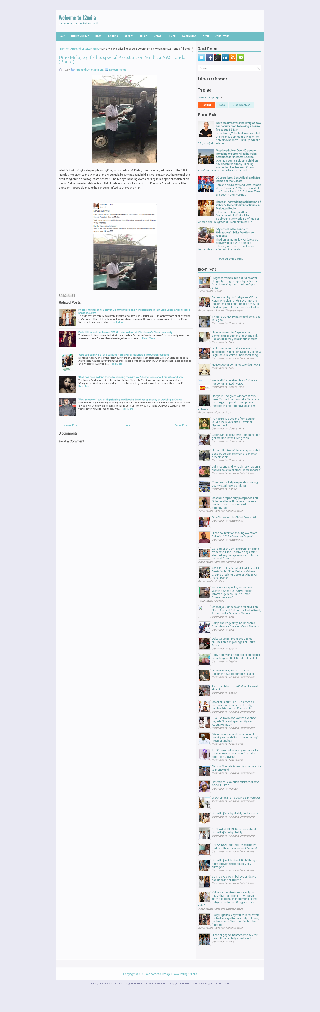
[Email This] (61, 295)
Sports (129, 36)
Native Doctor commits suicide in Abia (236, 364)
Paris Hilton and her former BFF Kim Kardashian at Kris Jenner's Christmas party (125, 332)
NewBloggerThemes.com (214, 983)
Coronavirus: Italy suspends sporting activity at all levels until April (235, 484)
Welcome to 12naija (77, 17)
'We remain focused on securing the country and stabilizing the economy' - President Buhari (235, 737)
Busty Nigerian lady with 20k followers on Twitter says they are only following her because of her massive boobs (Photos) (236, 919)
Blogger (237, 258)
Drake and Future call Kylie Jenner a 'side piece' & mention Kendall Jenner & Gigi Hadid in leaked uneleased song (236, 352)
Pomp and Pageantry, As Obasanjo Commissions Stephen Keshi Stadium (235, 624)
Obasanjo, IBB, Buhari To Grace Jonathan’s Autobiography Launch (233, 672)
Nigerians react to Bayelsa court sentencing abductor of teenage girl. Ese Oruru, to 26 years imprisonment (235, 336)
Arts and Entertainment (84, 48)
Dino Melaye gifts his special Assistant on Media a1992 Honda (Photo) (122, 59)
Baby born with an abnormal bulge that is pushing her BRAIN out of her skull (236, 656)
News (98, 36)
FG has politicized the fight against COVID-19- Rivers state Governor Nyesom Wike (233, 422)
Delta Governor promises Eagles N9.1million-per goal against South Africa (233, 642)
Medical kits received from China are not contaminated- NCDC (234, 382)
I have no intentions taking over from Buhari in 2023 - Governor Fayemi (234, 534)
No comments (117, 69)
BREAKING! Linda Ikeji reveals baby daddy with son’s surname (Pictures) (234, 846)
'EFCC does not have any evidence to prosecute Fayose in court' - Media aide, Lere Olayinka (235, 753)
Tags (222, 105)
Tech (206, 36)
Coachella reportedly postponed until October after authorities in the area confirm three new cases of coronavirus (235, 502)
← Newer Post (69, 425)
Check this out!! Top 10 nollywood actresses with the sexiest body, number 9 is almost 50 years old (233, 705)
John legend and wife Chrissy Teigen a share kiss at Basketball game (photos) (236, 468)
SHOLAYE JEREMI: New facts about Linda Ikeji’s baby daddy (234, 830)
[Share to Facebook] (73, 295)
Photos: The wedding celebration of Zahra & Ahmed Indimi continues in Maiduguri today (238, 205)
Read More (117, 322)
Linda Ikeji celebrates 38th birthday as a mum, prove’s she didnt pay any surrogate (236, 864)
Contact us (222, 36)
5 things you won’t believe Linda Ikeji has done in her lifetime (234, 878)
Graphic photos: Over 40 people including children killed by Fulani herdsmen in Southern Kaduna (236, 154)
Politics (113, 36)
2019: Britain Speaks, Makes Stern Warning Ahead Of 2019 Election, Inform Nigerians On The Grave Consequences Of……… (233, 592)
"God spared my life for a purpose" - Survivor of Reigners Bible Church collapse (123, 354)
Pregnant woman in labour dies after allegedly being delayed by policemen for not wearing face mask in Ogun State (235, 282)
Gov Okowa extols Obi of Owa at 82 (234, 517)
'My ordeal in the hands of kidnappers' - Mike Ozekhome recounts (235, 232)
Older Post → (183, 425)
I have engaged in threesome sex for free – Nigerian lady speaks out (234, 936)
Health (172, 36)
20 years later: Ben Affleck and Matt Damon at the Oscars (238, 179)
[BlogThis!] (65, 295)
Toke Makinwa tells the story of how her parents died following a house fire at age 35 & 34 (238, 126)
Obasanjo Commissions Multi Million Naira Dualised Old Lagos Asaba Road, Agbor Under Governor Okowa (236, 610)
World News (189, 36)
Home (62, 36)
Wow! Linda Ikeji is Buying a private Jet (236, 797)
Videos (157, 36)
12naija (192, 974)
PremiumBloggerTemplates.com (177, 983)
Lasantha (151, 983)
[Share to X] (69, 295)
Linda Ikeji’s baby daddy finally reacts (235, 813)
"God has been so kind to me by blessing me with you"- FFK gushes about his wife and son (130, 377)
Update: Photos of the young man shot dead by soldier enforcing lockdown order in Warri (236, 454)
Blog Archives (241, 105)
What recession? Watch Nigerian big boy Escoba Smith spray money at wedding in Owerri (130, 399)
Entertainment (80, 36)
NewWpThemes (112, 983)
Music (143, 36)
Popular (206, 105)
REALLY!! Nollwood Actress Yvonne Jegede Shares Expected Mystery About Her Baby (234, 721)
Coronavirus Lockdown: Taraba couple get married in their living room (236, 436)
